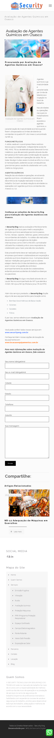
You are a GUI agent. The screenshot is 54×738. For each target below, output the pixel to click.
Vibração (18, 596)
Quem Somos (16, 580)
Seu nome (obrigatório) (15, 362)
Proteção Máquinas (23, 611)
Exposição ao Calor (22, 643)
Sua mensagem (12, 426)
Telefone (9, 404)
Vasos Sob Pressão (22, 638)
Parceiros (14, 649)
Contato (14, 654)
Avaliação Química (22, 606)
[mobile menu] (50, 5)
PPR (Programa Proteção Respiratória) (25, 617)
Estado (8, 394)
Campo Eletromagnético (25, 628)
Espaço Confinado (22, 623)
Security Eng (12, 227)
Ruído (17, 601)
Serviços (14, 585)
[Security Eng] (27, 5)
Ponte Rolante (20, 633)
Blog (13, 664)
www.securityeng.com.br (16, 332)
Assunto (8, 415)
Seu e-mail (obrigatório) (15, 372)
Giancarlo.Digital (39, 728)
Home (13, 575)
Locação (14, 659)
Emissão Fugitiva (22, 591)
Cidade (8, 383)
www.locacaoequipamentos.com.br (21, 342)
